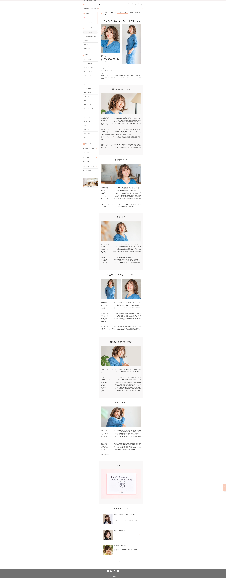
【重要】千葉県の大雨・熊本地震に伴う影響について (90, 8)
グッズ (85, 137)
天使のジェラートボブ (111, 70)
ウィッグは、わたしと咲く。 (122, 12)
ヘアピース (86, 100)
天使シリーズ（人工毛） (89, 75)
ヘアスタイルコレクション (89, 88)
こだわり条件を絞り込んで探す (90, 36)
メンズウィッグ (87, 125)
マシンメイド (86, 84)
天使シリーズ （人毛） (88, 80)
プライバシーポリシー (110, 574)
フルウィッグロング (88, 71)
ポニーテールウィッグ (88, 108)
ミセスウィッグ (87, 129)
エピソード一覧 (121, 561)
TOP (101, 12)
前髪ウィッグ (86, 112)
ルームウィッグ (87, 121)
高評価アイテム (87, 48)
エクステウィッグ (87, 104)
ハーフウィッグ (87, 96)
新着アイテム (86, 44)
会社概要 (104, 574)
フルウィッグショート (88, 63)
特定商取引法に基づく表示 (119, 574)
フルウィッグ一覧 (87, 59)
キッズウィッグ (87, 133)
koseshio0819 (106, 68)
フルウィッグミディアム (89, 67)
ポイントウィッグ (87, 117)
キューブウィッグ (87, 92)
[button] (128, 4)
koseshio (106, 66)
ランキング (86, 40)
